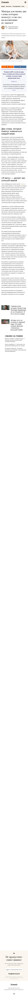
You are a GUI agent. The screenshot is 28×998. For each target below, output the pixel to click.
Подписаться (14, 974)
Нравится (14, 81)
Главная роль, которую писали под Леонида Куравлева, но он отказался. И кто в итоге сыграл (18, 310)
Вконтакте (14, 993)
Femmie (9, 2)
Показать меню (25, 2)
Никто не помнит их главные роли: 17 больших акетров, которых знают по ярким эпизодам (15, 340)
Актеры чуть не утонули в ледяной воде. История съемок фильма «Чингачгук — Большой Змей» (18, 325)
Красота (9, 6)
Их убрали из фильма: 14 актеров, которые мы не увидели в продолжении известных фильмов (15, 350)
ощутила (22, 184)
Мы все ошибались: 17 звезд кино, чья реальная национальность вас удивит (15, 344)
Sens (14, 90)
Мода (3, 6)
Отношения (17, 6)
